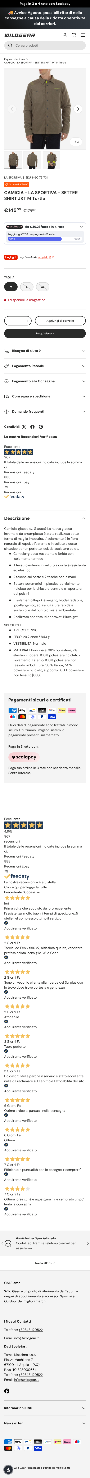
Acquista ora (45, 333)
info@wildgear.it (26, 1338)
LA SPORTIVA (13, 177)
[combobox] (45, 45)
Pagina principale (14, 59)
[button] (74, 35)
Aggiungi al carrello (60, 321)
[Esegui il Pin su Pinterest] (41, 427)
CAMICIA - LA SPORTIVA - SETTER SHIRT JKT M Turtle (35, 62)
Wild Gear (20, 1467)
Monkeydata (63, 1467)
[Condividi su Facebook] (32, 427)
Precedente (13, 892)
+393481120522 (31, 1330)
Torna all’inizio (45, 1263)
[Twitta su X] (24, 427)
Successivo (31, 892)
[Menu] (83, 35)
